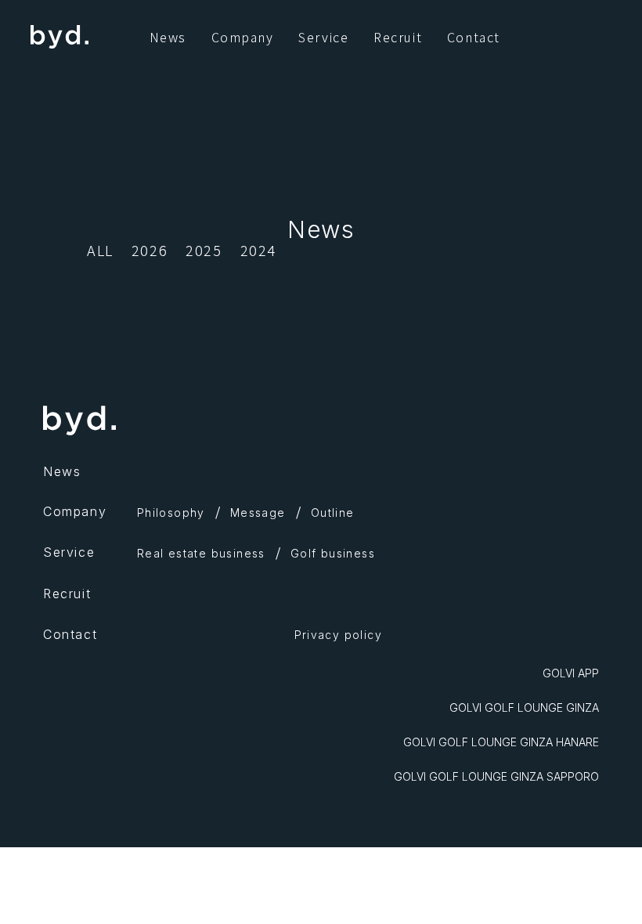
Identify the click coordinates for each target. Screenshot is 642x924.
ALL (100, 250)
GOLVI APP (571, 673)
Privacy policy (338, 634)
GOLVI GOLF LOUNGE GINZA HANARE (501, 742)
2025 (204, 250)
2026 (150, 250)
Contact (473, 36)
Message (258, 512)
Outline (333, 512)
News (168, 36)
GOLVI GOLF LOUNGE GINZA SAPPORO (496, 776)
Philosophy (171, 512)
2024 (258, 250)
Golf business (332, 553)
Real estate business (201, 553)
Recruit (397, 36)
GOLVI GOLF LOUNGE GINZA (524, 707)
